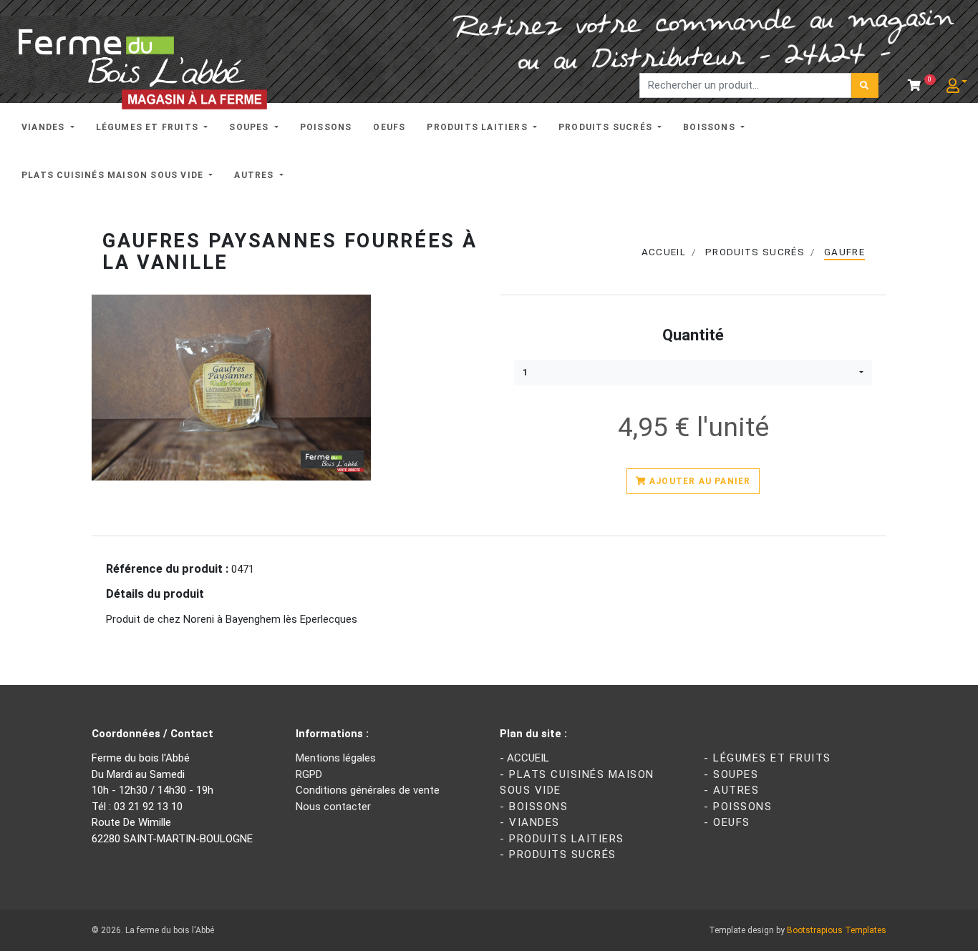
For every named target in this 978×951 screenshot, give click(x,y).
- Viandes (530, 822)
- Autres (731, 790)
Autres (255, 175)
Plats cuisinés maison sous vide (113, 175)
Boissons (710, 127)
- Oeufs (727, 822)
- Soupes (731, 774)
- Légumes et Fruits (767, 758)
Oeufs (389, 127)
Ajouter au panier (699, 481)
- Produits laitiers (562, 838)
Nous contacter (333, 806)
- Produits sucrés (558, 854)
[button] (693, 372)
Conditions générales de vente (368, 790)
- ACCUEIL (524, 758)
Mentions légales (336, 758)
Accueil (663, 251)
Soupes (250, 127)
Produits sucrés (606, 127)
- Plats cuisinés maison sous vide (577, 782)
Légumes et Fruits (149, 127)
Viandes (44, 127)
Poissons (326, 127)
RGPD (309, 774)
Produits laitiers (479, 127)
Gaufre (844, 251)
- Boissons (534, 806)
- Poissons (738, 806)
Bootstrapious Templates (836, 930)
